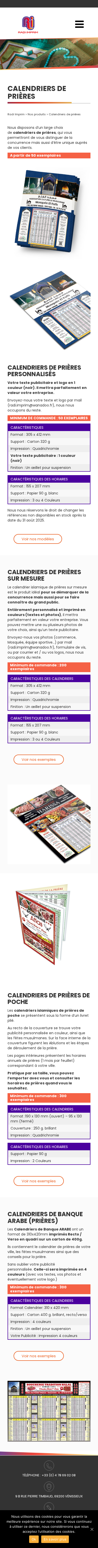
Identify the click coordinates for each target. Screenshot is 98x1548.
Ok (34, 1539)
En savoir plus (55, 1539)
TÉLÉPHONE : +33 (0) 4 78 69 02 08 (49, 1475)
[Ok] (91, 1529)
